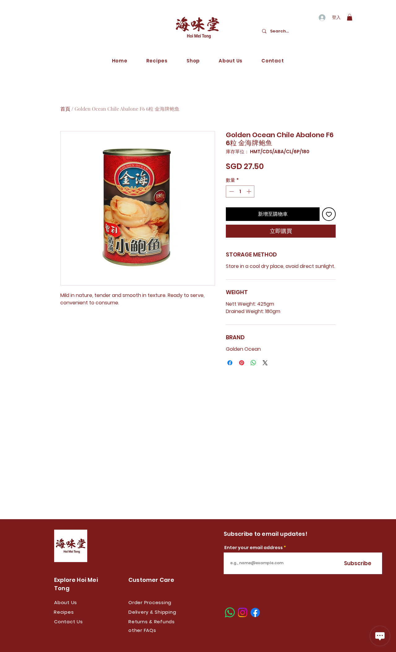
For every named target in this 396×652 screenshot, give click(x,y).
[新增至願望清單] (329, 214)
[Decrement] (231, 191)
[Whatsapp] (230, 612)
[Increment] (249, 191)
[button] (349, 17)
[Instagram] (242, 612)
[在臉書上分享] (230, 362)
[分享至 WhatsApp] (253, 362)
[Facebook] (255, 612)
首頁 (65, 108)
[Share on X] (265, 362)
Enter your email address (253, 547)
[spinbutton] (240, 191)
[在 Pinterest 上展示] (241, 362)
